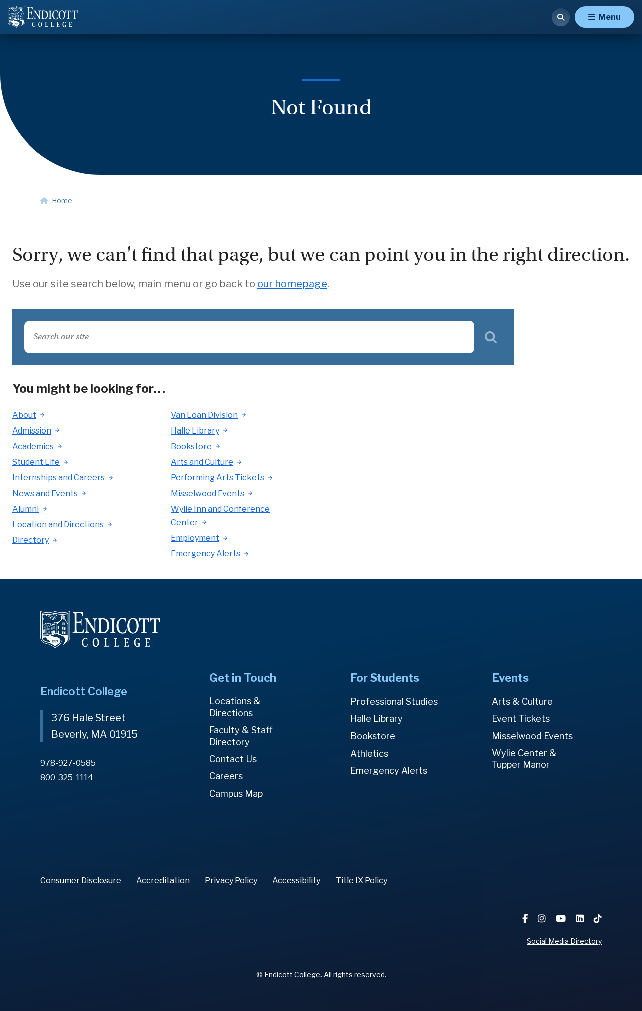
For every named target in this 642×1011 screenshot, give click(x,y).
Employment (195, 538)
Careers (226, 776)
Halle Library (195, 431)
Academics (33, 446)
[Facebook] (526, 918)
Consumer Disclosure (80, 880)
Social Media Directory (564, 941)
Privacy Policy (231, 880)
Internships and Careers (58, 477)
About (24, 415)
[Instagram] (543, 918)
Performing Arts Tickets (217, 477)
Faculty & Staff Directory (241, 736)
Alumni (25, 509)
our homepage (292, 284)
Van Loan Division (204, 415)
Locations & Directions (235, 707)
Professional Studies (394, 701)
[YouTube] (562, 918)
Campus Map (236, 793)
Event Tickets (521, 718)
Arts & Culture (522, 701)
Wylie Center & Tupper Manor (524, 759)
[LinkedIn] (581, 918)
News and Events (45, 493)
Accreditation (163, 880)
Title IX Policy (361, 880)
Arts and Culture (202, 462)
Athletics (369, 753)
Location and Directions (58, 524)
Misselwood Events (207, 493)
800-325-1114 (66, 777)
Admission (31, 431)
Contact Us (233, 759)
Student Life (36, 462)
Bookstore (191, 446)
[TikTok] (598, 918)
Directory (30, 540)
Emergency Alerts (205, 553)
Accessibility (296, 880)
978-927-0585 (68, 763)
